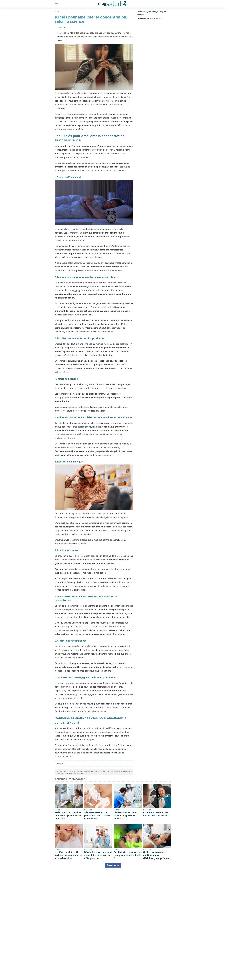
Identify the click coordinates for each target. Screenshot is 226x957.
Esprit (57, 810)
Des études (78, 427)
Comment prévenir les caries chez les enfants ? (156, 815)
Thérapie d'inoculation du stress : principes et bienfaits (68, 815)
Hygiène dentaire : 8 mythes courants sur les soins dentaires (68, 855)
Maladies (88, 810)
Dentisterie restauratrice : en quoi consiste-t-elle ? (128, 855)
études (76, 290)
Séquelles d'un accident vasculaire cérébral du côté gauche (98, 855)
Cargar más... (113, 865)
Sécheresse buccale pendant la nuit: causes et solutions (97, 815)
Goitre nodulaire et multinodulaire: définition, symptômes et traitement (156, 855)
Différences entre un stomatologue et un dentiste (125, 815)
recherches (73, 233)
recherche (74, 540)
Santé (57, 11)
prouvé (70, 683)
